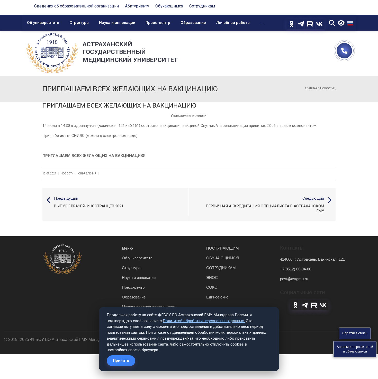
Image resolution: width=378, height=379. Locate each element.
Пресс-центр (158, 22)
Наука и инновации (117, 22)
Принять (121, 360)
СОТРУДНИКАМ (221, 268)
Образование (193, 22)
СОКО (212, 287)
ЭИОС (212, 277)
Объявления (87, 173)
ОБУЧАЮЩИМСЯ (222, 258)
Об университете (43, 22)
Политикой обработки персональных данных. (204, 321)
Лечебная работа (233, 22)
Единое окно (217, 297)
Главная (311, 88)
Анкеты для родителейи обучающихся (355, 349)
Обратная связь (354, 333)
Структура (79, 22)
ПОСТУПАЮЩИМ (222, 248)
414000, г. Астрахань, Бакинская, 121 (312, 259)
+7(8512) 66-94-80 (295, 269)
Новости (327, 88)
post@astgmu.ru (294, 279)
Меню (127, 248)
